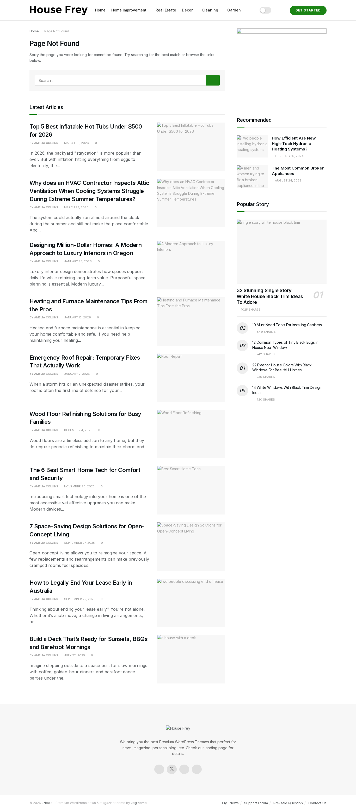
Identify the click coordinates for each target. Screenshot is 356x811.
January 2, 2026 (76, 374)
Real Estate (166, 10)
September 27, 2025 (79, 542)
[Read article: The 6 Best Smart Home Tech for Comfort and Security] (191, 490)
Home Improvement (128, 10)
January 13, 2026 (77, 317)
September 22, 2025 (79, 599)
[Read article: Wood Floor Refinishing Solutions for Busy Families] (191, 434)
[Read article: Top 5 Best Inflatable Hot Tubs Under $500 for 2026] (191, 147)
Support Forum (256, 803)
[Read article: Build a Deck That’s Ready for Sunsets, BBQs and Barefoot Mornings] (191, 659)
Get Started (308, 10)
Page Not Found (56, 31)
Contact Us (317, 803)
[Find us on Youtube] (197, 769)
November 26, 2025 (79, 486)
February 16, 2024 (289, 156)
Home (100, 10)
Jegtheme (139, 803)
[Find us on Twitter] (172, 769)
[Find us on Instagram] (184, 769)
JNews (47, 803)
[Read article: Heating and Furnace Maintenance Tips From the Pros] (191, 321)
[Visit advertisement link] (282, 66)
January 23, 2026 (77, 261)
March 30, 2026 (76, 143)
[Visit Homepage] (58, 10)
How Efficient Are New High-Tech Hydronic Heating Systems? (294, 144)
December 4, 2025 (77, 430)
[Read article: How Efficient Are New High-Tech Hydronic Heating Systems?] (252, 146)
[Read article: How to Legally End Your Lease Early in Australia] (191, 603)
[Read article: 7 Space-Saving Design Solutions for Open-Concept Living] (191, 546)
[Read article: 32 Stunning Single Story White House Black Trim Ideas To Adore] (282, 252)
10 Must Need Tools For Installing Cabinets (287, 325)
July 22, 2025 (74, 655)
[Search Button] (281, 10)
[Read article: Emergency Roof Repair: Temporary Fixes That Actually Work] (191, 378)
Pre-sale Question (288, 803)
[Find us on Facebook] (159, 769)
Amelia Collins (46, 143)
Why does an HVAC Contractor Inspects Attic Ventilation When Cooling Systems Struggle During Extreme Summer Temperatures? (89, 190)
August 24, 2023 (287, 180)
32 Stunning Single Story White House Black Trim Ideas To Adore (270, 296)
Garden (234, 10)
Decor (187, 10)
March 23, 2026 (76, 207)
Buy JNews (230, 803)
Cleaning (210, 10)
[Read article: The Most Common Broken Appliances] (252, 176)
